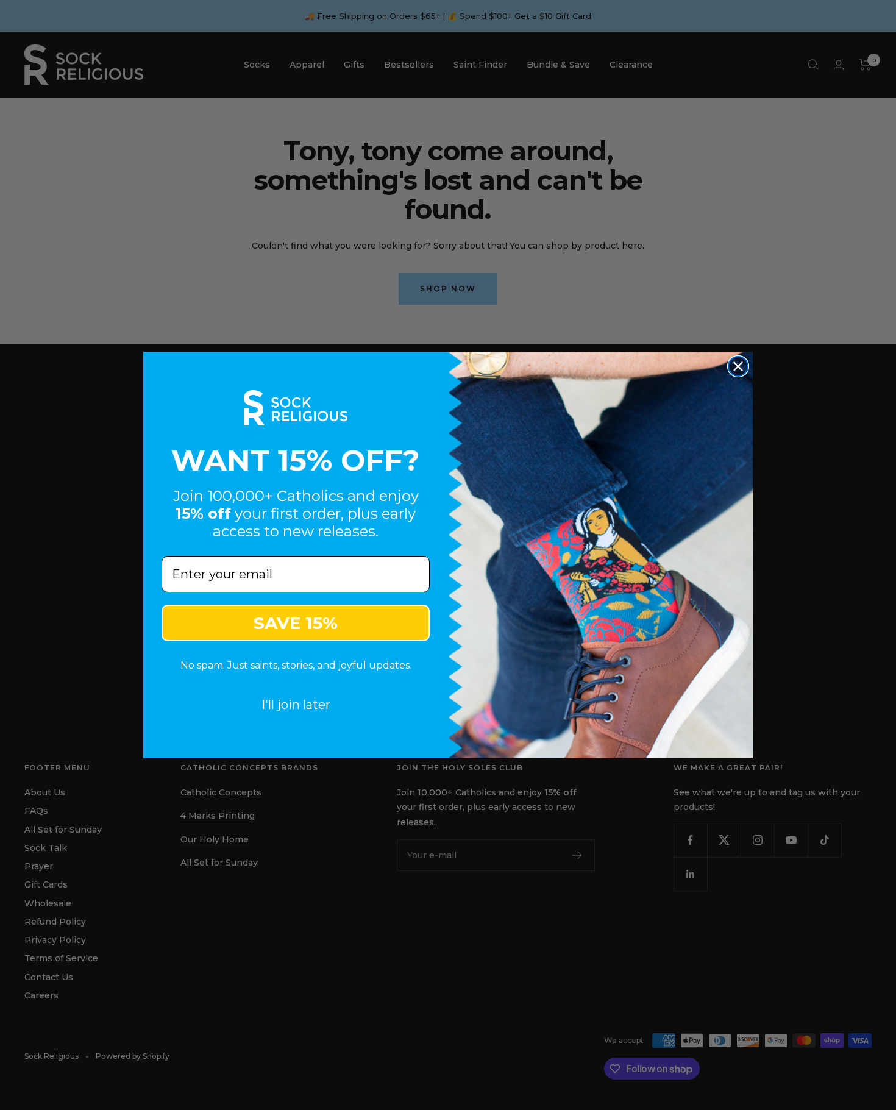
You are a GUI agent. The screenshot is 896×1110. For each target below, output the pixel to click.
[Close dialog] (738, 366)
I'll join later (295, 704)
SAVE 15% (296, 623)
